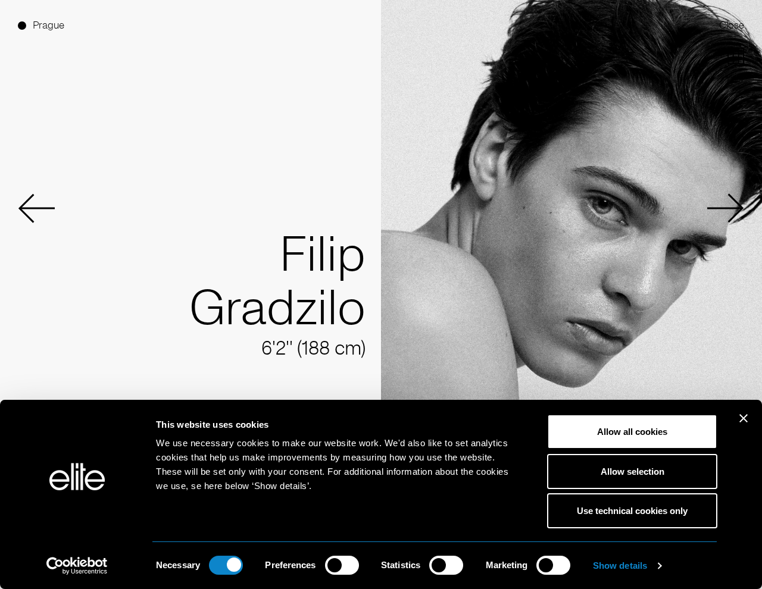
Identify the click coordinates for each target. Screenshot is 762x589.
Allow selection (632, 471)
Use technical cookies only (632, 511)
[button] (36, 208)
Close (731, 25)
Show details (620, 565)
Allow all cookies (632, 432)
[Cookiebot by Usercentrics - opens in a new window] (77, 566)
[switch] (342, 565)
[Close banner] (743, 426)
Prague (48, 25)
